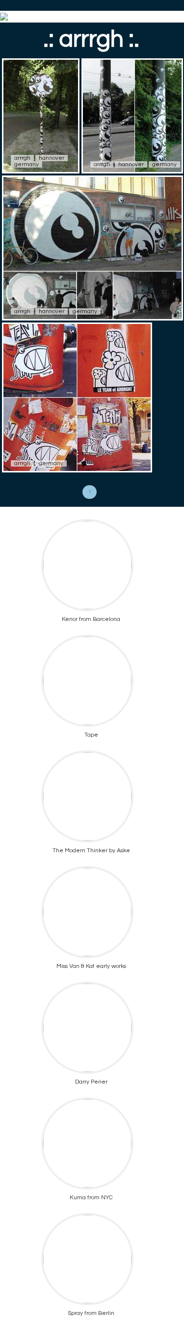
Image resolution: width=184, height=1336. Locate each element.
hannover (51, 158)
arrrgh (22, 158)
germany (26, 164)
